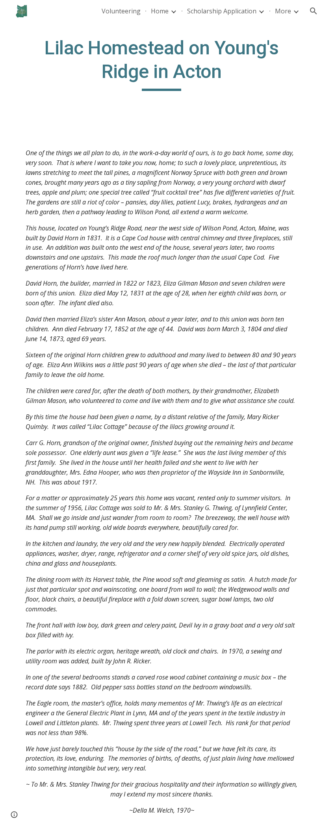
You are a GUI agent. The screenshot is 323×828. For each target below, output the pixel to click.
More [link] (283, 11)
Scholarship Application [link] (221, 11)
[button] (313, 11)
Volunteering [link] (121, 11)
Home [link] (160, 11)
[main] (161, 63)
